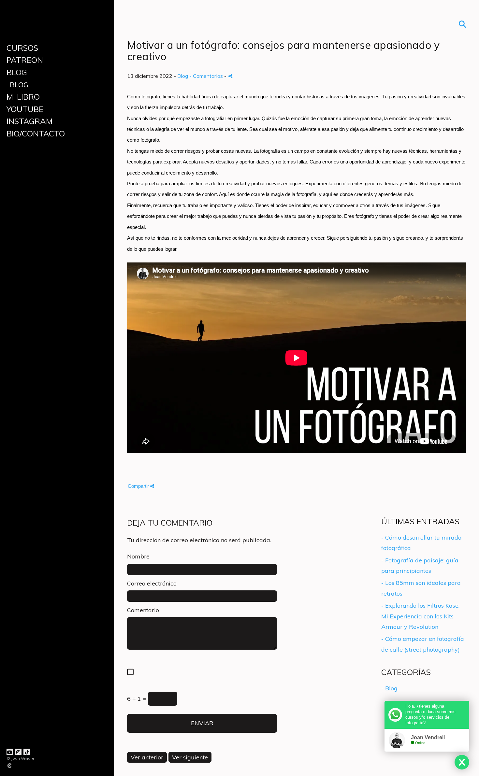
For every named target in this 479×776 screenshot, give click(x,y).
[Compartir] (230, 76)
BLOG (17, 72)
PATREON (25, 60)
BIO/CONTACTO (36, 133)
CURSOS (22, 48)
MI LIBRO (23, 97)
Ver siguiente (190, 757)
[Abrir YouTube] (10, 752)
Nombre (138, 556)
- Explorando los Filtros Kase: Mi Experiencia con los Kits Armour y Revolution (420, 616)
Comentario (143, 610)
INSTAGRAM (29, 121)
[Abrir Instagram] (18, 752)
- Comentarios (206, 76)
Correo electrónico (152, 583)
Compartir (139, 486)
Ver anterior (147, 757)
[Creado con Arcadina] (49, 765)
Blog (19, 84)
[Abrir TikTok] (26, 752)
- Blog (389, 688)
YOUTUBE (25, 109)
